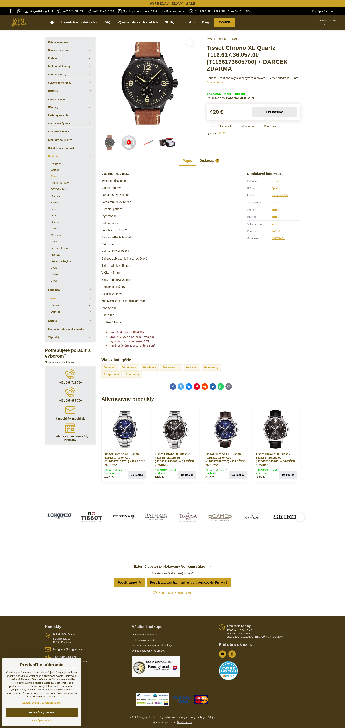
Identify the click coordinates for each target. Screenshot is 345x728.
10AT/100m (278, 238)
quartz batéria (280, 195)
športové (277, 188)
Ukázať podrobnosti (41, 720)
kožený (276, 231)
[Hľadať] (304, 22)
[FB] (12, 11)
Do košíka (274, 112)
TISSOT (222, 133)
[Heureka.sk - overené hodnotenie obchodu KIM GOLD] (228, 679)
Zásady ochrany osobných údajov (196, 717)
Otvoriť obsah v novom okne (174, 592)
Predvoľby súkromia (163, 717)
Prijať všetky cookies (42, 712)
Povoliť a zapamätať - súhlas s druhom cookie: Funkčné (188, 582)
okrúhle (276, 202)
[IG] (19, 11)
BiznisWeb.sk (184, 722)
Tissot (275, 181)
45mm (275, 224)
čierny (275, 209)
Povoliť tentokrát (129, 582)
